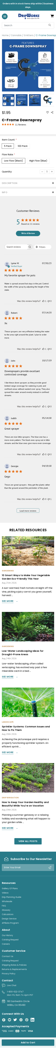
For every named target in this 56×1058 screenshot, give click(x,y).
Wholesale (7, 901)
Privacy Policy (8, 973)
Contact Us (7, 956)
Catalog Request (10, 939)
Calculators (7, 914)
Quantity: (7, 171)
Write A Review (28, 233)
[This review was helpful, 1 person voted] (43, 301)
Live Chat (11, 985)
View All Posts (28, 841)
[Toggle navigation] (5, 16)
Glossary (6, 910)
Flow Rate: (8, 154)
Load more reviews (28, 511)
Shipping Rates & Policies (14, 965)
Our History (7, 935)
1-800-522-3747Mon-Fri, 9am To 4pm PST (20, 993)
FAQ (4, 905)
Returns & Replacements (14, 969)
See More (7, 601)
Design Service (9, 918)
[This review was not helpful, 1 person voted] (49, 499)
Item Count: (9, 139)
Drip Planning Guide (11, 897)
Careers (6, 944)
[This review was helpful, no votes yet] (43, 454)
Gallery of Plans (10, 888)
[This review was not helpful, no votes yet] (49, 301)
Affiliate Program (10, 923)
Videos (5, 892)
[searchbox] (16, 246)
